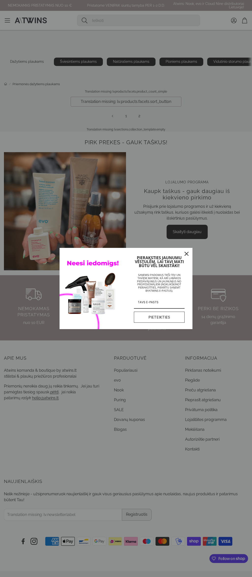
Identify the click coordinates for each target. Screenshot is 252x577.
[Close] (186, 254)
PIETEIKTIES (159, 317)
